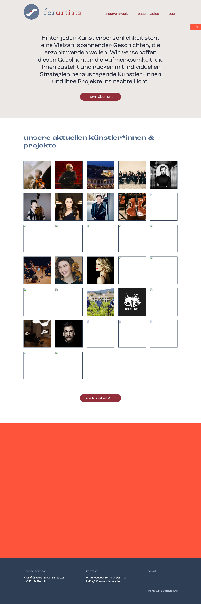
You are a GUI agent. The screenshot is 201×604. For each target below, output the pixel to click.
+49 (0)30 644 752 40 (106, 577)
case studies (148, 14)
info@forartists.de (103, 581)
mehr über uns (100, 97)
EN (196, 27)
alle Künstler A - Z (100, 398)
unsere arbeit (116, 14)
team (173, 14)
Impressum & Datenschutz (162, 591)
